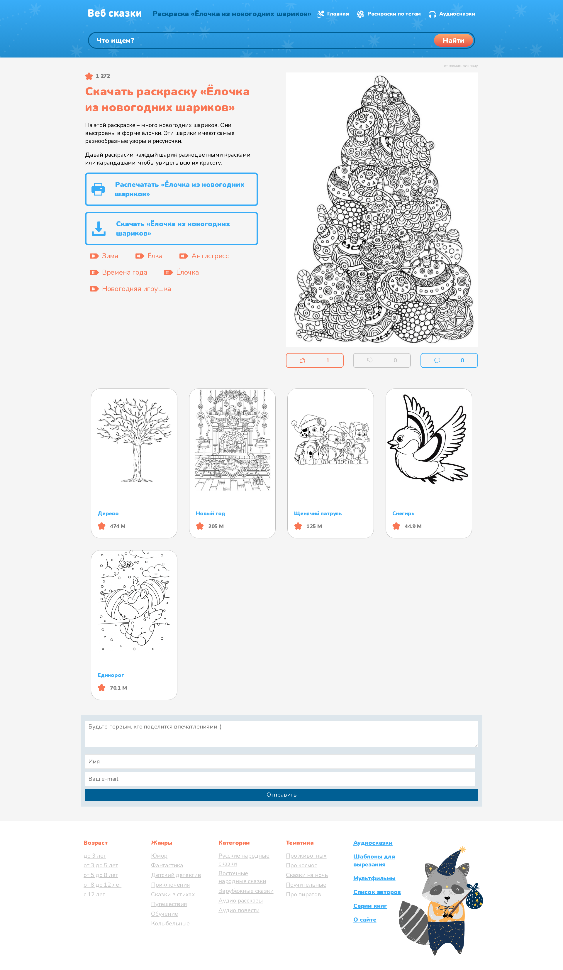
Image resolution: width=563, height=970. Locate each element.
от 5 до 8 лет (101, 875)
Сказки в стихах (173, 894)
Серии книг (370, 906)
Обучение (164, 914)
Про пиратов (303, 894)
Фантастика (167, 865)
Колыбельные (170, 923)
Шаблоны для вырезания (374, 860)
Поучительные (306, 885)
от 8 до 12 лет (102, 885)
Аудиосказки (457, 13)
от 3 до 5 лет (101, 865)
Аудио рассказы (240, 901)
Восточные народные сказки (242, 877)
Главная (338, 13)
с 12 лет (94, 894)
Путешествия (169, 904)
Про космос (301, 865)
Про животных (306, 856)
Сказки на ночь (307, 875)
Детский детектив (176, 875)
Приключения (170, 885)
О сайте (365, 920)
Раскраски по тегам (394, 13)
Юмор (159, 856)
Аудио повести (238, 910)
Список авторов (377, 892)
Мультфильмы (374, 878)
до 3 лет (95, 856)
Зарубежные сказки (246, 891)
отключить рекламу (461, 66)
